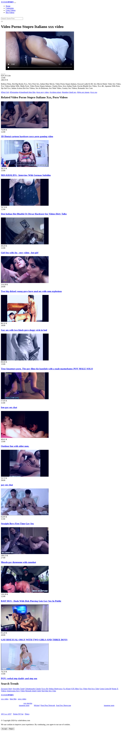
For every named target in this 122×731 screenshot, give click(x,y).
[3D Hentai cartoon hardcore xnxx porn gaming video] (25, 128)
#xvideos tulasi (55, 92)
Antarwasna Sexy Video (16, 691)
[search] (2, 21)
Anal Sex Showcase (63, 705)
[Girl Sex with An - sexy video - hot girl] (25, 244)
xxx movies (27, 703)
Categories (10, 8)
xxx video (4, 699)
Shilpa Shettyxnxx (56, 689)
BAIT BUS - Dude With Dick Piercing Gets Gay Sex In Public (31, 601)
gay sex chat (7, 485)
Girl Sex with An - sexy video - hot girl (19, 252)
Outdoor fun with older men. (15, 446)
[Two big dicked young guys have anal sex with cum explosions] (25, 282)
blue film (13, 699)
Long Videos (10, 10)
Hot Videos (10, 12)
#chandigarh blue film (27, 92)
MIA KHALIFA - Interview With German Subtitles (26, 175)
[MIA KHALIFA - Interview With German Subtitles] (25, 166)
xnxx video (22, 699)
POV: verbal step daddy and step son (19, 678)
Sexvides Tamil (18, 689)
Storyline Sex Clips (48, 691)
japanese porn (24, 705)
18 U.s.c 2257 (6, 714)
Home (8, 6)
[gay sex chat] (25, 476)
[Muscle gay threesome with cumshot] (25, 553)
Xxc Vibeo (83, 689)
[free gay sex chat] (25, 399)
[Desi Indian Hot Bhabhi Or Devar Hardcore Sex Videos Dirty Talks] (25, 205)
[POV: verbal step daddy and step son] (25, 669)
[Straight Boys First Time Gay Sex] (25, 515)
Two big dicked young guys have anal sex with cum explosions (31, 291)
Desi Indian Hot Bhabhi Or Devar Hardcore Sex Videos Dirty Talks (34, 214)
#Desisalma (14, 92)
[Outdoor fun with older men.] (25, 437)
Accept (4, 729)
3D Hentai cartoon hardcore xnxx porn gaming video (27, 136)
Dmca (27, 714)
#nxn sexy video (42, 92)
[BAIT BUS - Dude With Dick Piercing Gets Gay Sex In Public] (25, 592)
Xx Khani (67, 689)
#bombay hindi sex (69, 92)
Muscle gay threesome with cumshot (18, 562)
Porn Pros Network (48, 705)
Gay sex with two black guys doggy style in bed (24, 330)
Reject (11, 729)
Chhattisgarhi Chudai (33, 689)
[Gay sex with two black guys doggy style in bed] (25, 321)
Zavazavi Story (6, 689)
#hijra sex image (83, 92)
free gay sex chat (9, 407)
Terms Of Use (18, 714)
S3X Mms (75, 689)
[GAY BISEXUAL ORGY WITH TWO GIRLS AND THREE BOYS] (25, 631)
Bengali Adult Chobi (33, 691)
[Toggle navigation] (15, 2)
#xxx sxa (93, 92)
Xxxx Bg (44, 689)
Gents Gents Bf (105, 689)
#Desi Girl (5, 92)
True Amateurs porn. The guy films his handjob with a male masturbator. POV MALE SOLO (47, 368)
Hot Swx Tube (93, 689)
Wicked (37, 705)
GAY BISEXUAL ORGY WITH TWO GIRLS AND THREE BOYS (34, 639)
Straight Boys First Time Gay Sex (17, 523)
